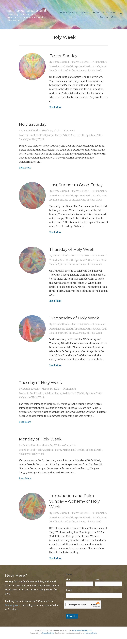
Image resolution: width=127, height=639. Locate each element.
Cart (113, 17)
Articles (96, 12)
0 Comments (100, 191)
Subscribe (72, 616)
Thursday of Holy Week (71, 249)
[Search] (120, 14)
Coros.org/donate (90, 633)
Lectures (84, 12)
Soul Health (67, 66)
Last (97, 579)
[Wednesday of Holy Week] (32, 328)
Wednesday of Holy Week (74, 318)
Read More (55, 107)
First (68, 579)
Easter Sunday (63, 55)
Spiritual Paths (83, 66)
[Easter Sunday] (32, 66)
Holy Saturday (32, 124)
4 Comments (100, 255)
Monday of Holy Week (40, 439)
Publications (109, 12)
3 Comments (100, 513)
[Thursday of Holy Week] (32, 260)
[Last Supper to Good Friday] (32, 195)
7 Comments (100, 61)
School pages (12, 605)
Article (96, 66)
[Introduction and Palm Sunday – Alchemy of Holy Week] (32, 506)
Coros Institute (48, 633)
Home (63, 12)
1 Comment (68, 130)
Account (104, 17)
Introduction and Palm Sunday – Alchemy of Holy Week (74, 501)
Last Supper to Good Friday (76, 184)
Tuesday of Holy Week (40, 382)
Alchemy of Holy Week (89, 70)
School (73, 12)
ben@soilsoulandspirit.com (82, 630)
